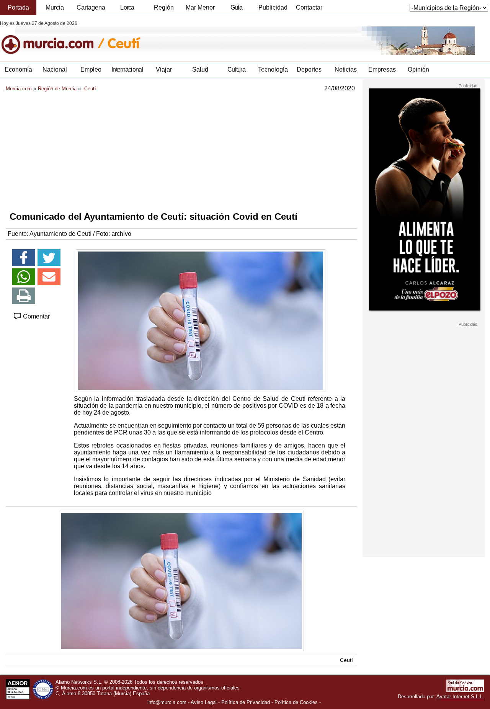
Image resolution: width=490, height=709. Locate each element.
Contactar (309, 7)
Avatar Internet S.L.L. (460, 696)
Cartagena (91, 7)
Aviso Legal (204, 702)
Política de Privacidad (245, 702)
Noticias (346, 69)
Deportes (309, 69)
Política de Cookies (296, 702)
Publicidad (272, 7)
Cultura (236, 69)
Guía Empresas (236, 9)
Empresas (382, 69)
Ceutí (346, 660)
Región (164, 7)
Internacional (127, 69)
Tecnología (273, 69)
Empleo (90, 69)
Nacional (54, 69)
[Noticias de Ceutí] (186, 37)
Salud (200, 69)
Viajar (164, 69)
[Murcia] (52, 37)
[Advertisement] (181, 151)
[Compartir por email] (49, 276)
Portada (18, 7)
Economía (18, 69)
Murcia (55, 7)
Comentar (35, 316)
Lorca (127, 7)
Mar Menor (200, 7)
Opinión (418, 69)
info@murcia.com (166, 702)
